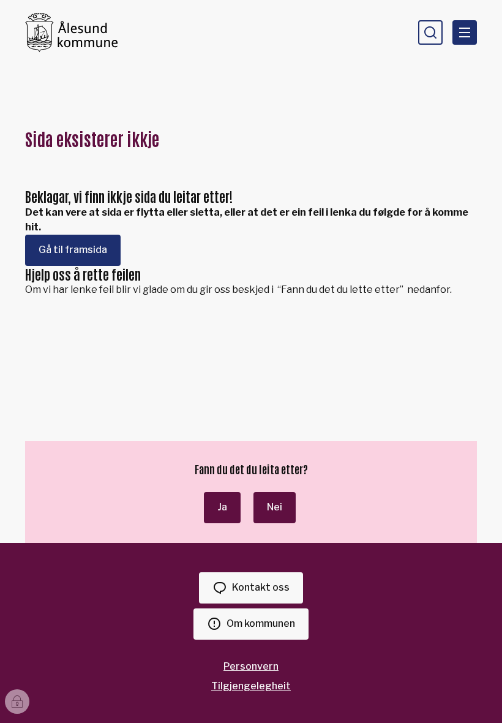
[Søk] (430, 32)
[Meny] (464, 32)
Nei (274, 507)
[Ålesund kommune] (71, 32)
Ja (222, 507)
